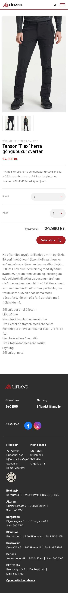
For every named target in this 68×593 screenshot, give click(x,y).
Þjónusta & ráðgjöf (17, 459)
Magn (5, 212)
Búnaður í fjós (14, 455)
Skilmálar (35, 459)
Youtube (37, 426)
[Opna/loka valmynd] (62, 5)
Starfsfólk (36, 450)
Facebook (28, 426)
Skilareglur (36, 455)
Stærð (5, 196)
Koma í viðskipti (15, 467)
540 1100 (12, 406)
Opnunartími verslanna (20, 580)
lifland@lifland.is (49, 406)
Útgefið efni (37, 463)
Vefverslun (12, 450)
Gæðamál (12, 463)
